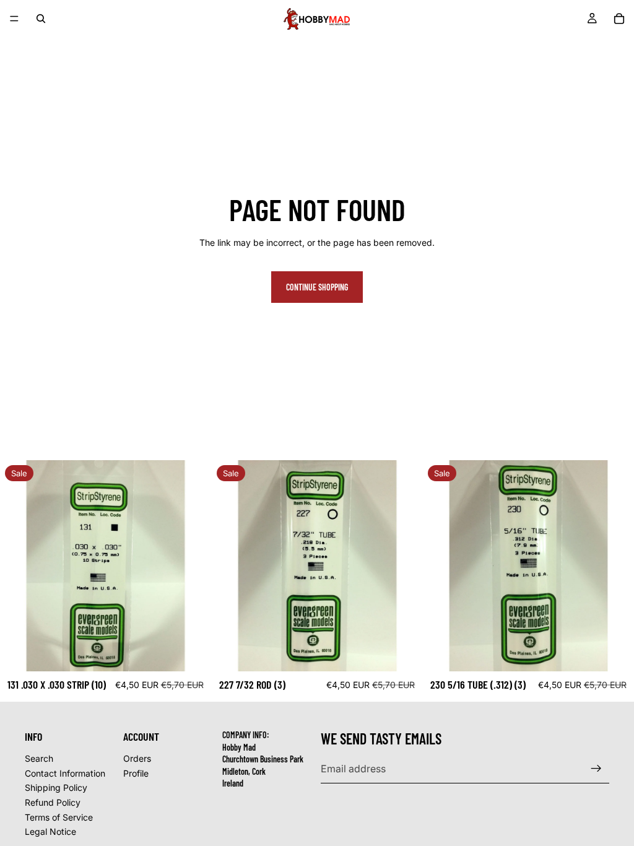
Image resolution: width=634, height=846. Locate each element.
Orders (137, 758)
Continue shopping (317, 287)
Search (39, 758)
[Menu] (14, 18)
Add (202, 652)
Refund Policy (52, 802)
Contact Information (65, 773)
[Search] (40, 18)
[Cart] (619, 18)
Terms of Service (59, 816)
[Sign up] (596, 769)
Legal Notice (50, 831)
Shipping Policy (56, 787)
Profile (136, 773)
